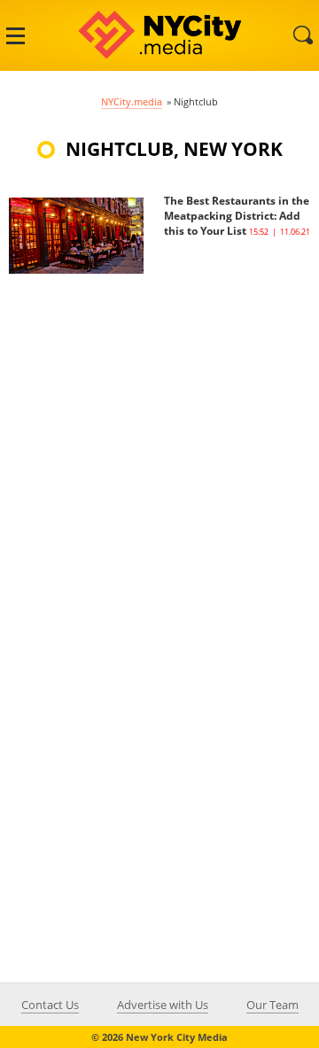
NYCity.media (131, 101)
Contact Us (50, 1005)
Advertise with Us (162, 1005)
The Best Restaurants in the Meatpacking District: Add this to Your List (236, 215)
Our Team (272, 1005)
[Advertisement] (159, 433)
